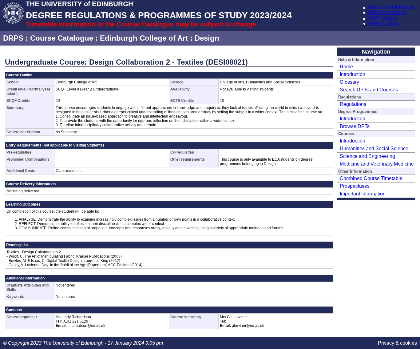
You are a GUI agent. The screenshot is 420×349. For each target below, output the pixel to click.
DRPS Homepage (386, 12)
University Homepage (390, 7)
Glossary (349, 82)
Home (346, 66)
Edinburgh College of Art (144, 38)
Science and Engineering (367, 156)
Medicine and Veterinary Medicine (377, 163)
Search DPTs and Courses (369, 89)
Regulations (353, 104)
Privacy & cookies (397, 343)
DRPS (13, 38)
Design (207, 38)
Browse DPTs (355, 126)
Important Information (363, 193)
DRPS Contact (383, 23)
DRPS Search (382, 18)
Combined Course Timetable (371, 178)
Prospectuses (355, 186)
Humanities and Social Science (374, 148)
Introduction (352, 74)
